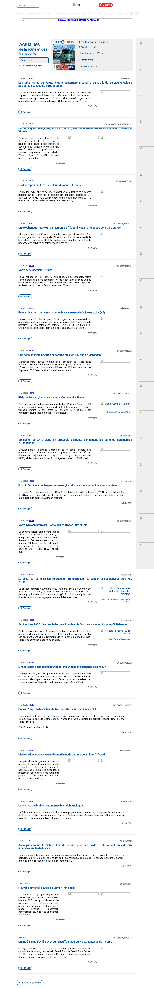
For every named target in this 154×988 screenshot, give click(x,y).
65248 (31, 705)
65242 (31, 801)
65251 (31, 620)
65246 (31, 750)
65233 (30, 937)
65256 (31, 521)
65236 (30, 883)
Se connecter (130, 4)
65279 (31, 350)
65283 (31, 308)
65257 (31, 574)
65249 (31, 662)
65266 (31, 435)
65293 (31, 181)
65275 (31, 393)
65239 (30, 841)
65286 (31, 223)
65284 (31, 266)
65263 (31, 481)
